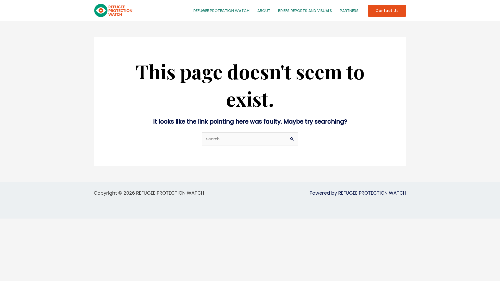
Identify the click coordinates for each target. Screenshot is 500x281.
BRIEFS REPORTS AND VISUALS (305, 10)
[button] (387, 11)
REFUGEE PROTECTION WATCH (221, 10)
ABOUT (263, 10)
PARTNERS (349, 10)
